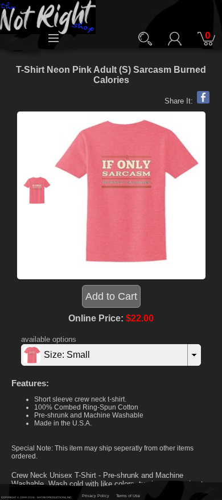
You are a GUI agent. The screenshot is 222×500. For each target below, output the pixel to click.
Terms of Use (128, 495)
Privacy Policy (95, 495)
